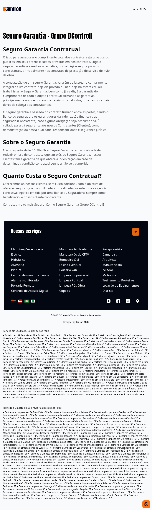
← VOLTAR (140, 9)
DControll (64, 315)
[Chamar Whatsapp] (146, 503)
